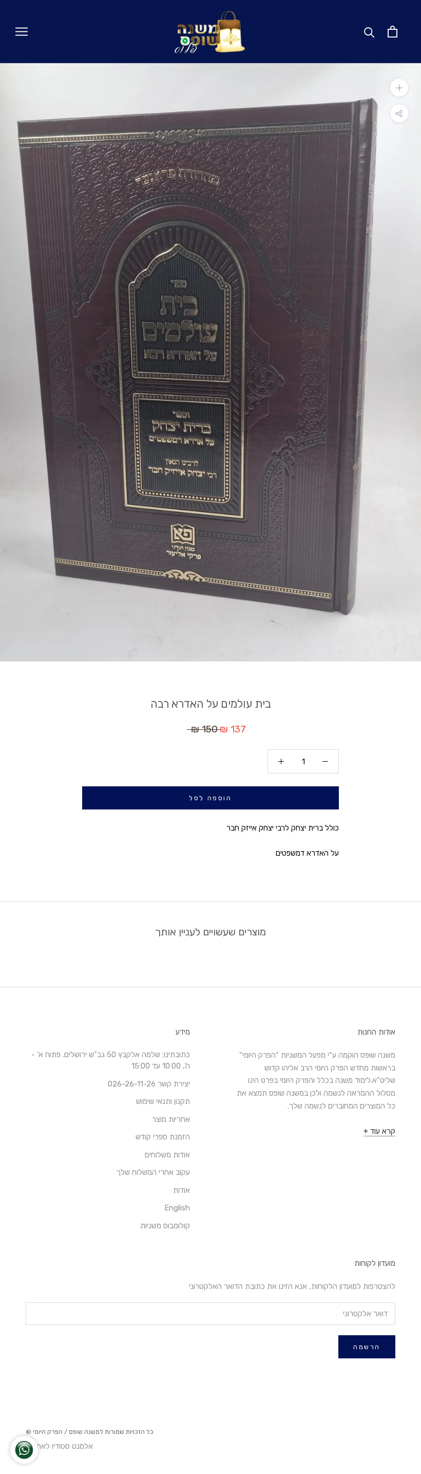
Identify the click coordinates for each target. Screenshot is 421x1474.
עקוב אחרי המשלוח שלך (153, 1172)
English (177, 1207)
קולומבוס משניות (165, 1225)
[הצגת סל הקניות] (392, 32)
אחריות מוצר (171, 1119)
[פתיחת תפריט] (21, 31)
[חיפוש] (369, 31)
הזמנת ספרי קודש (163, 1136)
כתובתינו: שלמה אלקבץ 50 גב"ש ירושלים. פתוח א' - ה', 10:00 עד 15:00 (110, 1060)
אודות (181, 1190)
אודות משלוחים (167, 1154)
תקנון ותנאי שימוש (163, 1101)
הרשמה (366, 1347)
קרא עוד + (379, 1131)
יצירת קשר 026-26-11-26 (149, 1084)
